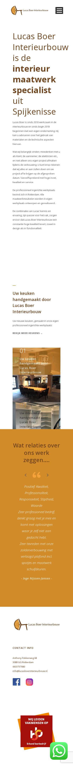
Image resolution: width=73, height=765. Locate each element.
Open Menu (59, 10)
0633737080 (19, 666)
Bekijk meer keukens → (28, 333)
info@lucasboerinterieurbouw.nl (30, 671)
